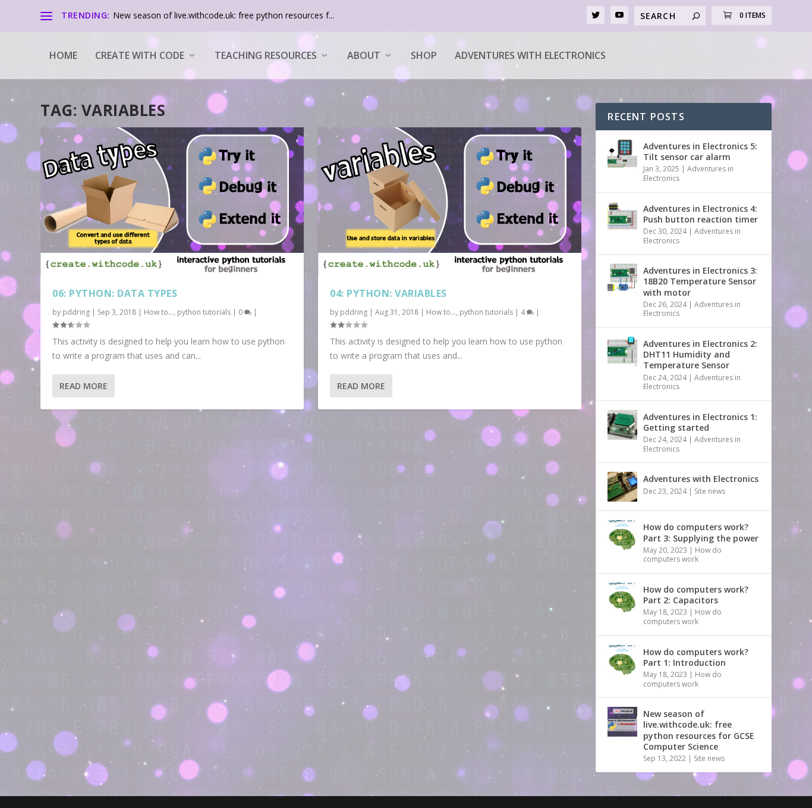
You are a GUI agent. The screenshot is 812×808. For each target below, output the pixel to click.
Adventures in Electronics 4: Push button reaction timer (700, 214)
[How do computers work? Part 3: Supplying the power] (622, 535)
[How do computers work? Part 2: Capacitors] (622, 597)
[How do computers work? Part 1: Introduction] (622, 660)
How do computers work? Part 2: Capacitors (695, 595)
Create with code (139, 55)
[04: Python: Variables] (449, 201)
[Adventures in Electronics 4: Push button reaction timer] (622, 216)
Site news (709, 491)
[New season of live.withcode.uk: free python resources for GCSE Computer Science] (622, 722)
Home (63, 55)
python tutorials (204, 312)
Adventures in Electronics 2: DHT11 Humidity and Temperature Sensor (700, 354)
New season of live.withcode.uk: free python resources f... (223, 15)
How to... (159, 312)
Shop (424, 55)
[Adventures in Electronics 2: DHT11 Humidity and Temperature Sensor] (622, 352)
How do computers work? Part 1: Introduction (695, 657)
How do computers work (682, 555)
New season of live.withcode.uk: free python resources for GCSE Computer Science (698, 730)
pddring (76, 312)
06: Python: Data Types (114, 293)
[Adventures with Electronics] (622, 487)
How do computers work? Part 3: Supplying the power (701, 532)
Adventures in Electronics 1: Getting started (700, 422)
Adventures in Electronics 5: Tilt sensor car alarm (700, 151)
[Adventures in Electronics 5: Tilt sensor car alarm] (622, 154)
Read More (83, 386)
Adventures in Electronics (688, 173)
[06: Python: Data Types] (172, 201)
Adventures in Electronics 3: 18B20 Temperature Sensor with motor (700, 281)
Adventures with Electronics (530, 55)
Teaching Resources (266, 55)
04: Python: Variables (388, 293)
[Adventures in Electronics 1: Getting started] (622, 425)
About (363, 55)
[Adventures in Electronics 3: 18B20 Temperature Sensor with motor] (622, 278)
